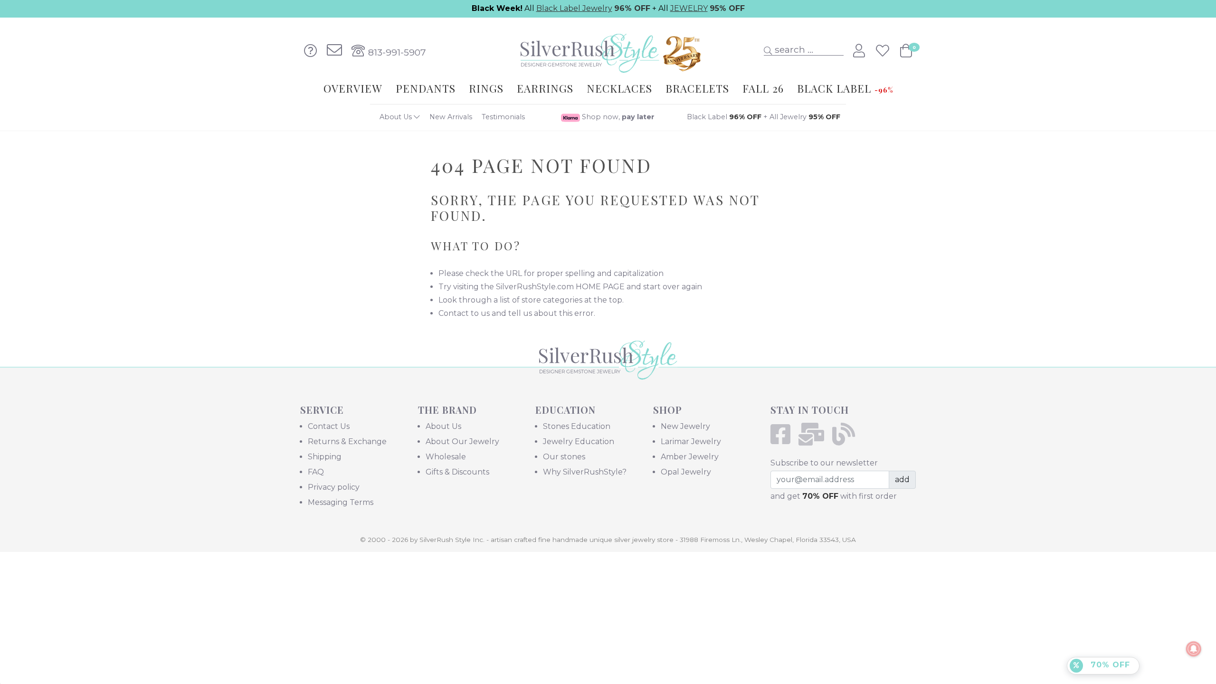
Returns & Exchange (347, 441)
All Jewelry (805, 117)
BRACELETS (697, 88)
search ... (792, 49)
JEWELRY (689, 8)
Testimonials (503, 117)
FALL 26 (763, 88)
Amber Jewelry (690, 456)
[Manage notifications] (1193, 648)
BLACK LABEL (845, 88)
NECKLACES (619, 88)
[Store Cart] (906, 51)
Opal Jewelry (686, 471)
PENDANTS (426, 88)
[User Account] (860, 51)
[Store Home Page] (608, 373)
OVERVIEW (352, 88)
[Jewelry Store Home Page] (608, 50)
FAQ (316, 471)
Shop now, (617, 117)
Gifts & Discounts (457, 471)
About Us (397, 117)
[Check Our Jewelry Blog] (846, 440)
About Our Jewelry (462, 441)
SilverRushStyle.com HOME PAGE (560, 286)
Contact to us (464, 313)
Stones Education (576, 426)
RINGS (486, 88)
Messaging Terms (340, 502)
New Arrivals (450, 117)
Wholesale (446, 456)
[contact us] (334, 51)
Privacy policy (334, 487)
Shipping (325, 456)
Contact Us (329, 426)
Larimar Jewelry (691, 441)
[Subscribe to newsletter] (814, 440)
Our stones (564, 456)
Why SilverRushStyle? (585, 471)
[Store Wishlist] (884, 51)
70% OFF (1109, 664)
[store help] (310, 51)
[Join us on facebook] (783, 440)
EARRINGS (545, 88)
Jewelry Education (578, 441)
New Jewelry (685, 426)
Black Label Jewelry (574, 8)
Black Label (724, 117)
